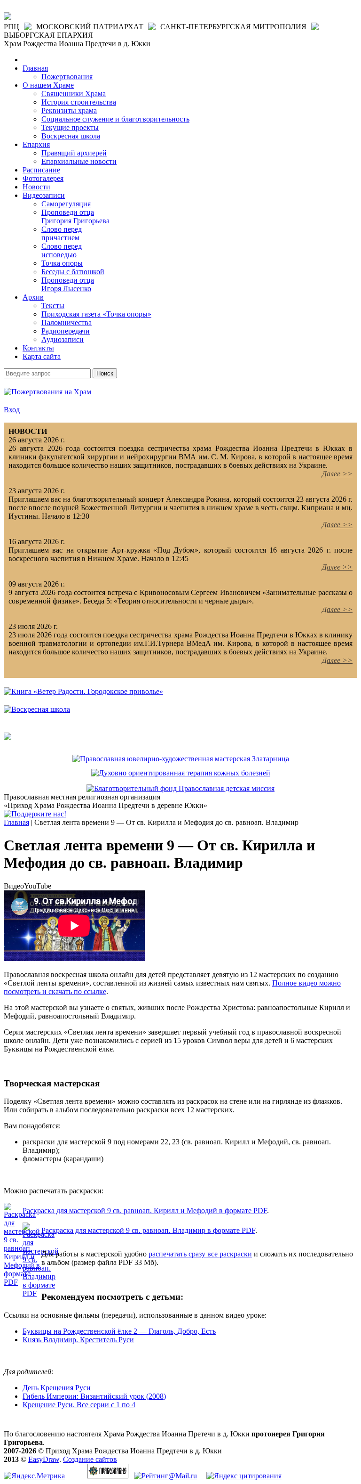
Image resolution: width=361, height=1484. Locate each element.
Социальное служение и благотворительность (115, 119)
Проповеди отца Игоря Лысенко (67, 284)
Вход (12, 410)
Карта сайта (42, 356)
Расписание (41, 170)
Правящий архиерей (74, 153)
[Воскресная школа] (37, 709)
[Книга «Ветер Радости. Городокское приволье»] (83, 691)
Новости (36, 187)
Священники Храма (73, 94)
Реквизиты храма (69, 110)
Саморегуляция (66, 204)
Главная (35, 68)
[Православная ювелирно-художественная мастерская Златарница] (180, 759)
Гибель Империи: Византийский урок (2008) (94, 1396)
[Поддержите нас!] (35, 814)
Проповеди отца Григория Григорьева (75, 216)
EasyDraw (43, 1459)
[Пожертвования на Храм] (47, 392)
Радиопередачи (65, 331)
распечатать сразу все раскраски (200, 1254)
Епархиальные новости (79, 161)
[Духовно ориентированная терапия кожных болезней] (180, 773)
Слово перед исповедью (61, 250)
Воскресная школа (70, 136)
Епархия (36, 144)
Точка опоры (62, 263)
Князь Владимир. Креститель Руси (78, 1340)
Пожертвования (67, 77)
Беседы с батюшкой (72, 272)
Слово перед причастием (61, 233)
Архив (33, 297)
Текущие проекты (70, 127)
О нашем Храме (48, 85)
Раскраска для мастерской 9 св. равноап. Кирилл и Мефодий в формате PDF (145, 1211)
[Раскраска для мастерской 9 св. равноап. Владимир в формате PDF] (41, 1293)
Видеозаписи (44, 195)
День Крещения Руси (57, 1388)
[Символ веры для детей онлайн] (7, 738)
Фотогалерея (43, 178)
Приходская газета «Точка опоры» (96, 314)
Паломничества (66, 322)
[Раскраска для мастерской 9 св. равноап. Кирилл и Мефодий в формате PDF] (22, 1282)
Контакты (38, 348)
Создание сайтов (90, 1459)
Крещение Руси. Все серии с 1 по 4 (79, 1405)
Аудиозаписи (62, 339)
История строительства (78, 102)
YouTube (37, 886)
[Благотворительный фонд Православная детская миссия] (180, 788)
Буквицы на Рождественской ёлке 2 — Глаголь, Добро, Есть (119, 1331)
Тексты (52, 306)
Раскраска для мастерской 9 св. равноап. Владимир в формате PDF (148, 1230)
